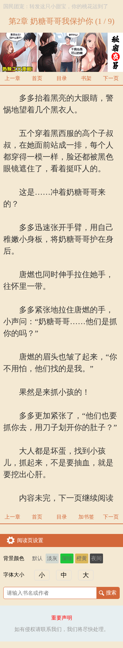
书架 (86, 78)
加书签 (86, 517)
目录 (61, 78)
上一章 (12, 78)
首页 (37, 78)
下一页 (111, 78)
